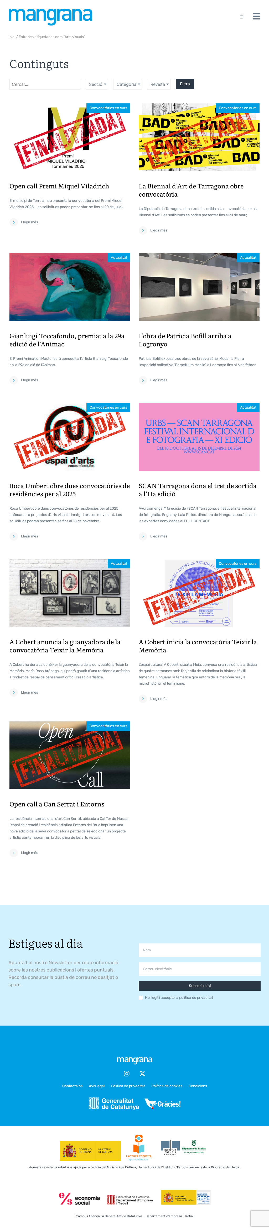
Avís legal (97, 1086)
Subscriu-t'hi (200, 986)
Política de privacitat (128, 1086)
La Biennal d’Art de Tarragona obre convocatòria (191, 189)
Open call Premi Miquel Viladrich (59, 185)
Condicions (198, 1086)
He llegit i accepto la (179, 998)
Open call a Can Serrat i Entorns (56, 803)
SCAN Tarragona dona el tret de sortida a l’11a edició (198, 489)
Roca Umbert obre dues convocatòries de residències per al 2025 (69, 489)
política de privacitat (196, 997)
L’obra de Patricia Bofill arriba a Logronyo (185, 339)
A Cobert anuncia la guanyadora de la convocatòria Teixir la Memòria (65, 645)
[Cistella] (240, 16)
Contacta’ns (72, 1086)
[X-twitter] (142, 1073)
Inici (11, 37)
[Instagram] (126, 1073)
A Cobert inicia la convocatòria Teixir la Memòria (198, 645)
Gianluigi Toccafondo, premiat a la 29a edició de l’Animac (67, 339)
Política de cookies (166, 1086)
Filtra (185, 83)
